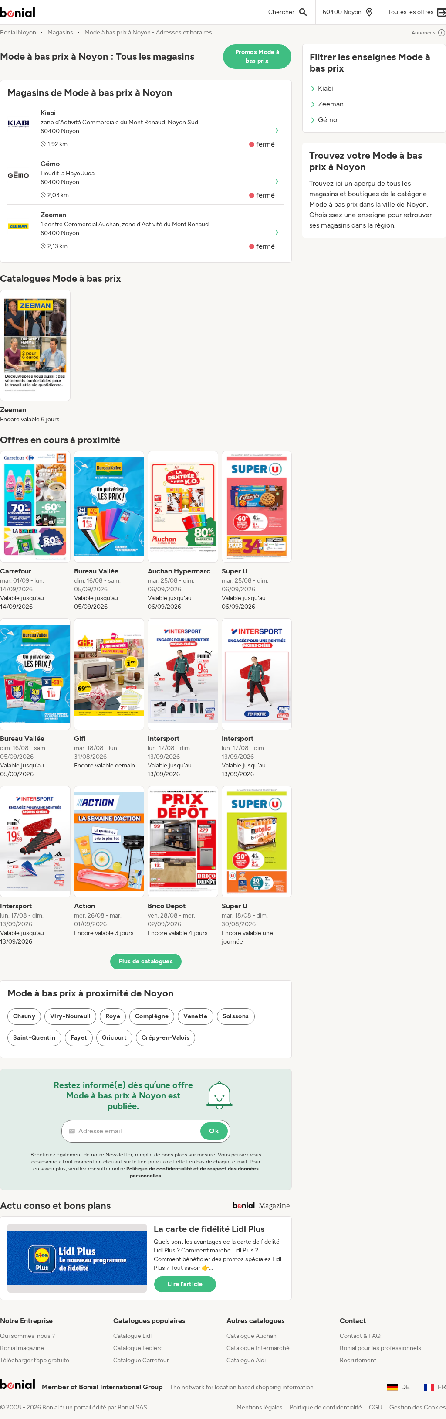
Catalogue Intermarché (258, 1348)
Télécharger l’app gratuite (34, 1360)
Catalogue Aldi (246, 1360)
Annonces (424, 33)
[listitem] (35, 357)
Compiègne (152, 1016)
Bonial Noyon (18, 33)
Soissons (236, 1016)
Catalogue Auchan (251, 1336)
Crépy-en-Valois (165, 1037)
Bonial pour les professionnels (380, 1348)
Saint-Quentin (34, 1037)
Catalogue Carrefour (141, 1360)
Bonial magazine (22, 1348)
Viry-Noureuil (70, 1016)
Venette (195, 1016)
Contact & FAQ (360, 1336)
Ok (214, 1131)
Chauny (24, 1016)
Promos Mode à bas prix (257, 56)
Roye (112, 1016)
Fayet (79, 1037)
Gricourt (114, 1037)
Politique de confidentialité (326, 1407)
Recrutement (358, 1360)
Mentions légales (260, 1407)
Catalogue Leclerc (138, 1348)
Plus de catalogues (146, 961)
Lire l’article (185, 1284)
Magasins (60, 33)
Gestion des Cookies (417, 1407)
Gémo (327, 120)
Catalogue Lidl (132, 1336)
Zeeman (331, 104)
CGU (375, 1407)
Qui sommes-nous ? (27, 1336)
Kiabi (325, 88)
